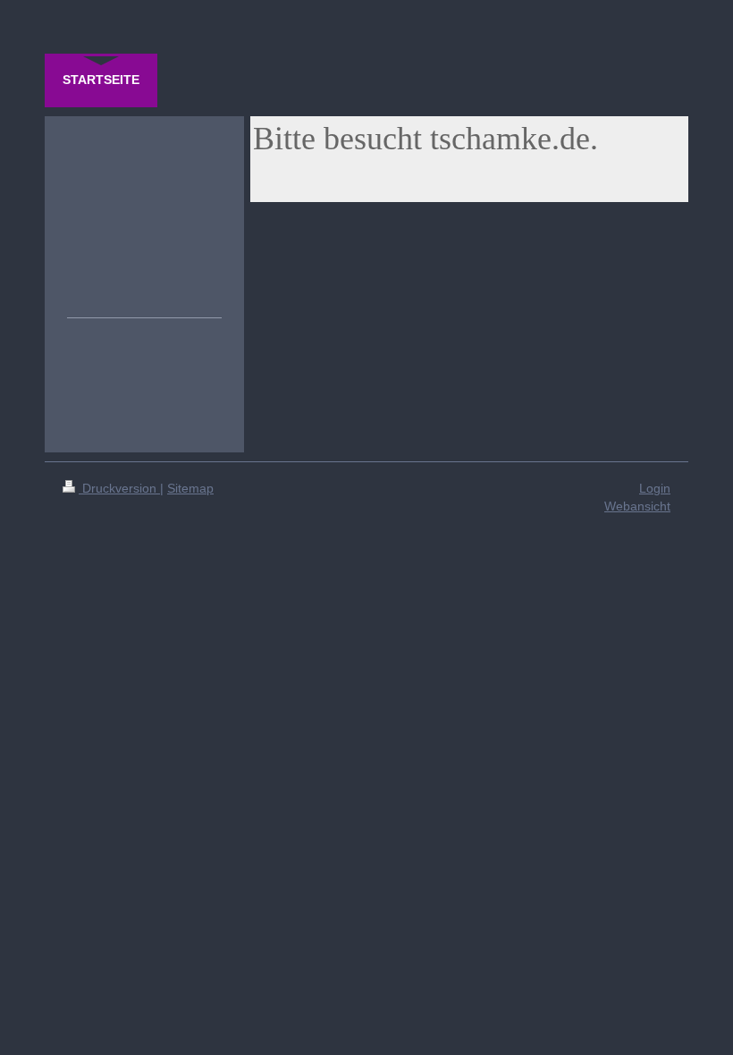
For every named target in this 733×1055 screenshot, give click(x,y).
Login (654, 488)
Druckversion (119, 488)
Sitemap (190, 488)
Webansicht (637, 506)
